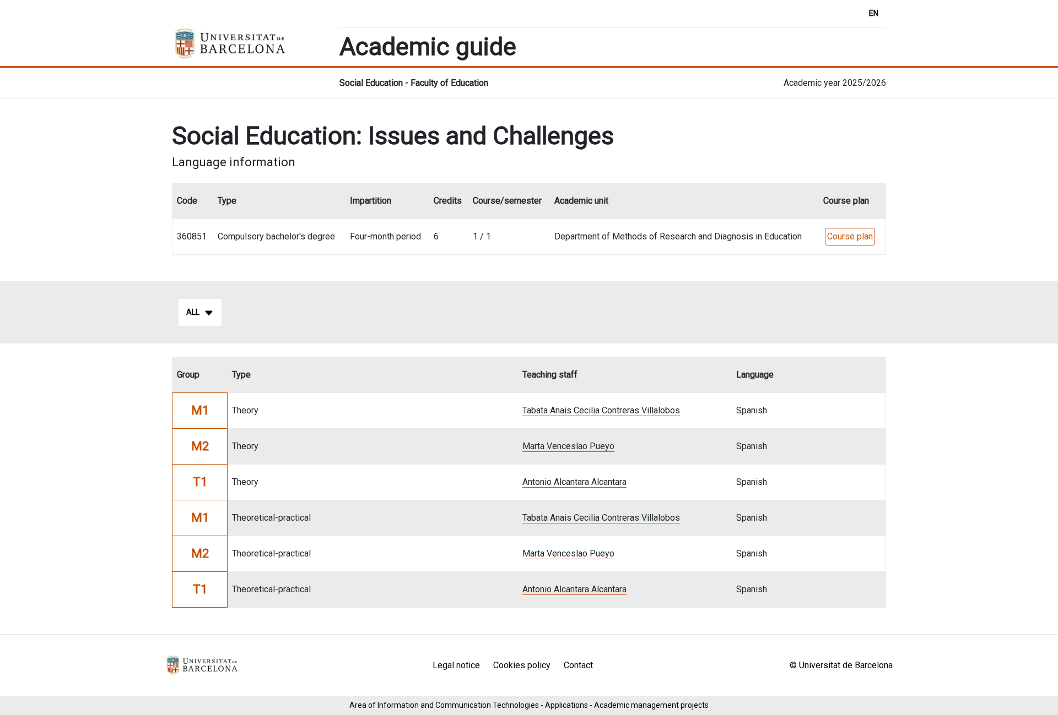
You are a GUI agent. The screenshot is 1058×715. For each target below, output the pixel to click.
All (192, 312)
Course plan (850, 236)
